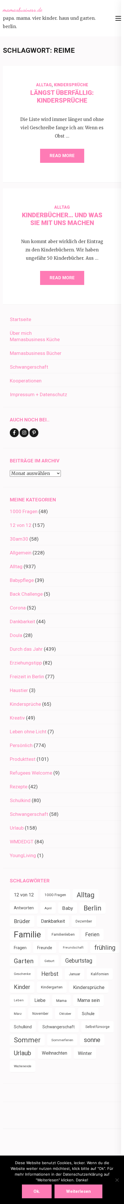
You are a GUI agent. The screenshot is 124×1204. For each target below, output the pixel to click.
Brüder (22, 921)
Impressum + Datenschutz (38, 394)
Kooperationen (26, 381)
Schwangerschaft (29, 367)
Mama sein (88, 1000)
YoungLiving (23, 855)
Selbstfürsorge (97, 1027)
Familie (27, 934)
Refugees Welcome (31, 773)
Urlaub (17, 828)
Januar (74, 974)
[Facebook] (14, 432)
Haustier (19, 690)
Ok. (36, 1191)
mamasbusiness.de (22, 9)
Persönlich (21, 745)
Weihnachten (54, 1053)
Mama (61, 1000)
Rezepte (18, 786)
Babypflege (22, 580)
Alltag (44, 85)
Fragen (20, 947)
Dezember (84, 921)
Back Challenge (26, 594)
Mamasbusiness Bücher (35, 353)
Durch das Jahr (26, 649)
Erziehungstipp (26, 663)
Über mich (21, 333)
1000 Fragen (23, 511)
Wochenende (22, 1066)
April (48, 908)
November (40, 1014)
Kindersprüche (71, 85)
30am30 (19, 539)
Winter (85, 1053)
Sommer (27, 1040)
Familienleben (63, 934)
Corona (18, 608)
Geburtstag (78, 960)
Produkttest (22, 759)
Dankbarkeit (22, 621)
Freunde (44, 947)
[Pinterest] (33, 432)
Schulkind (20, 800)
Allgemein (20, 553)
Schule (88, 1013)
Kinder (22, 987)
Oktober (65, 1014)
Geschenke (22, 974)
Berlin (93, 908)
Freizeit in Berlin (27, 676)
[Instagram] (24, 432)
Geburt (49, 961)
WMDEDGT (21, 842)
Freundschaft (73, 947)
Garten (24, 961)
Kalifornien (100, 974)
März (18, 1014)
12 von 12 (20, 525)
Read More (62, 155)
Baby (67, 908)
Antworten (24, 908)
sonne (92, 1039)
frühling (104, 947)
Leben (19, 1000)
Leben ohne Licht (28, 731)
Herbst (49, 974)
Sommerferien (62, 1040)
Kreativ (17, 718)
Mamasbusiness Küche (35, 339)
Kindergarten (52, 987)
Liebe (40, 1000)
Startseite (20, 319)
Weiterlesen (78, 1191)
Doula (16, 635)
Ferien (92, 934)
